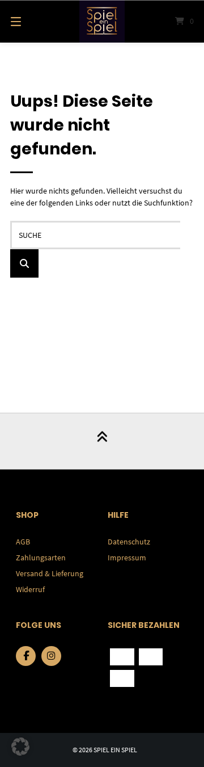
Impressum (127, 557)
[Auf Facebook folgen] (26, 656)
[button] (20, 746)
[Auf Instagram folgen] (51, 656)
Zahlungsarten (41, 557)
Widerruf (30, 589)
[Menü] (28, 21)
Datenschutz (129, 542)
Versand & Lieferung (49, 573)
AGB (23, 542)
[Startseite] (102, 21)
